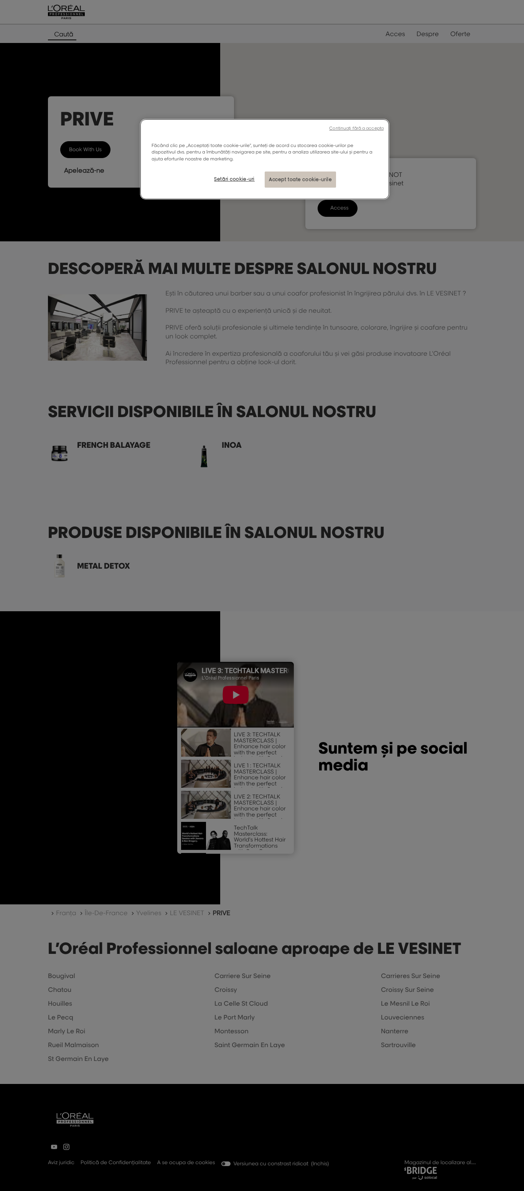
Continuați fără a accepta (356, 128)
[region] (264, 159)
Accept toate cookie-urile (300, 179)
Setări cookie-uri (234, 179)
